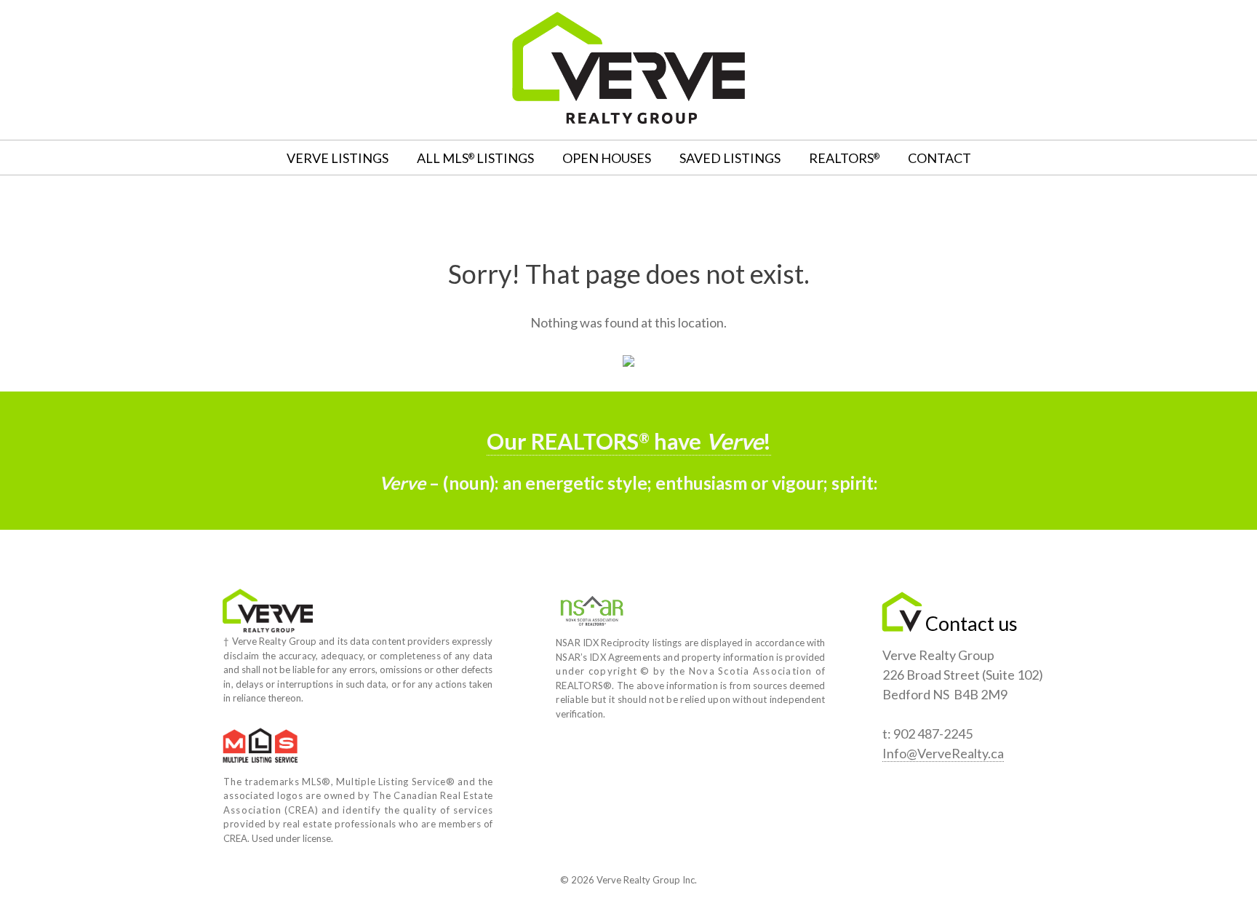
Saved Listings (730, 158)
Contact (939, 158)
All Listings (475, 158)
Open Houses (606, 158)
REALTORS (844, 158)
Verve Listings (337, 158)
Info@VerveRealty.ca (943, 753)
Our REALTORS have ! (629, 441)
